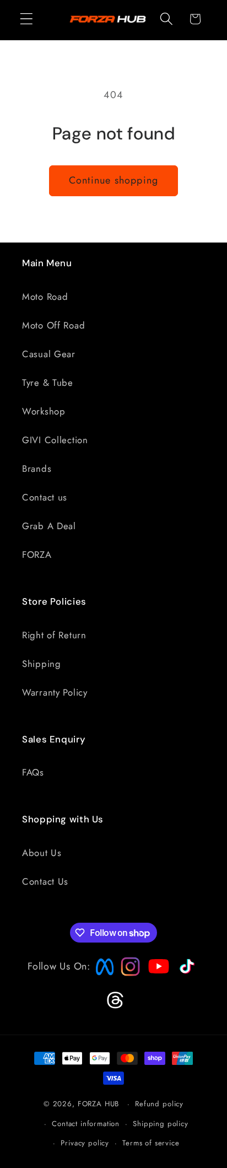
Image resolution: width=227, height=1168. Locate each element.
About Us (42, 852)
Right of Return (54, 635)
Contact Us (45, 881)
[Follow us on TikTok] (185, 974)
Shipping (41, 663)
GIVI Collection (55, 439)
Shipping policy (160, 1123)
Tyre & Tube (47, 382)
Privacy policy (85, 1143)
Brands (36, 468)
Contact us (44, 497)
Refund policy (159, 1104)
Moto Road (45, 296)
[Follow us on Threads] (113, 1006)
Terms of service (150, 1143)
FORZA (37, 554)
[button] (26, 19)
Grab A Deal (49, 525)
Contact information (86, 1123)
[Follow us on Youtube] (156, 988)
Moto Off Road (53, 325)
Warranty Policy (55, 692)
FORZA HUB (99, 1104)
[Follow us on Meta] (102, 975)
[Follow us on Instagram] (127, 973)
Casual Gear (48, 353)
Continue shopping (113, 180)
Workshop (44, 411)
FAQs (33, 772)
